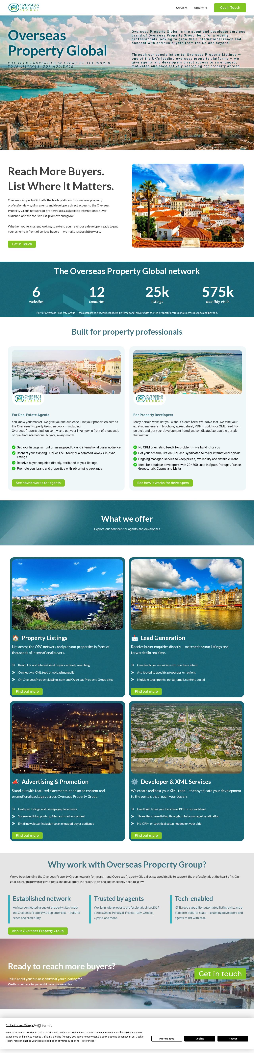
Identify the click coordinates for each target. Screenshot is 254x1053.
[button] (230, 7)
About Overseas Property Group (38, 931)
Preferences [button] (87, 1041)
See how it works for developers (163, 483)
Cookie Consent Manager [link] (20, 1025)
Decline (199, 1038)
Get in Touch (22, 244)
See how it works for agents (38, 483)
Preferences (166, 1038)
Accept (233, 1038)
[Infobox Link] (28, 398)
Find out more (27, 691)
